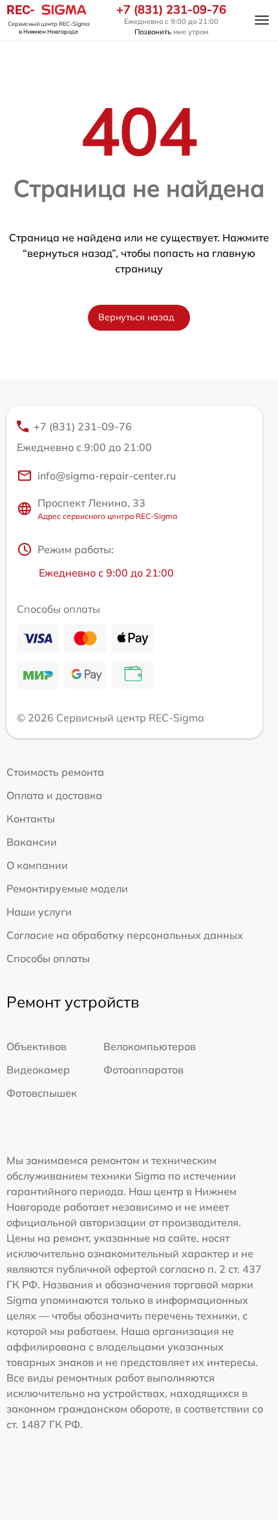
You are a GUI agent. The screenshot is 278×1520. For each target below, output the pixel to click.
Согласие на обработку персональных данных (124, 935)
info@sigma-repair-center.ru (106, 475)
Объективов (36, 1046)
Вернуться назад (136, 317)
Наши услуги (39, 911)
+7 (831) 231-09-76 (171, 10)
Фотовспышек (41, 1092)
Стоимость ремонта (55, 772)
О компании (37, 865)
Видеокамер (38, 1069)
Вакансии (31, 841)
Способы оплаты (48, 958)
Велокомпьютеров (149, 1046)
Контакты (30, 818)
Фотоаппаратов (143, 1069)
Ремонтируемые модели (67, 888)
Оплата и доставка (54, 795)
